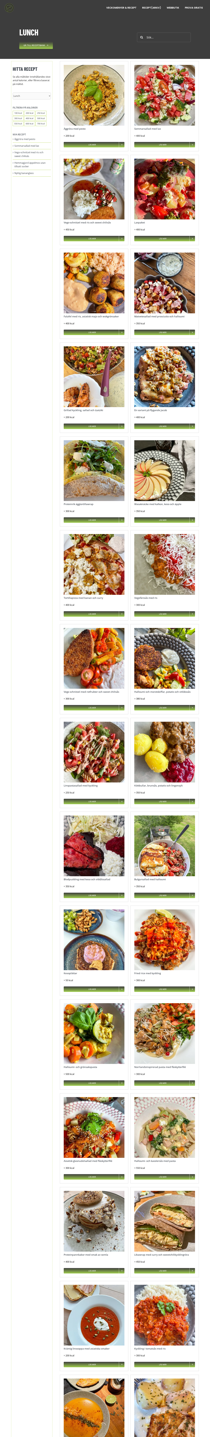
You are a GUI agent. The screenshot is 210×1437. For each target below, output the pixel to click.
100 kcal (18, 113)
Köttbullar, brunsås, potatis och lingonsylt (158, 785)
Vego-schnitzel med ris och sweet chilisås (87, 222)
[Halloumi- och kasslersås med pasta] (164, 1098)
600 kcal (29, 123)
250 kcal (41, 113)
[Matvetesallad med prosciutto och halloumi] (164, 254)
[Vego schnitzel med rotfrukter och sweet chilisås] (94, 629)
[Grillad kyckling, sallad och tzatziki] (94, 348)
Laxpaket (139, 222)
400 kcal (29, 118)
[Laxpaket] (164, 160)
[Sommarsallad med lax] (164, 66)
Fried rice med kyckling (147, 973)
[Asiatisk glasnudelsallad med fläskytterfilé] (94, 1098)
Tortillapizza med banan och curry (83, 598)
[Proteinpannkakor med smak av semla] (94, 1192)
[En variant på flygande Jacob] (164, 348)
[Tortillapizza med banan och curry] (94, 535)
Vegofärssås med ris (145, 598)
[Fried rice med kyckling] (164, 911)
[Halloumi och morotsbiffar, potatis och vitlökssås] (164, 629)
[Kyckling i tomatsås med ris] (164, 1286)
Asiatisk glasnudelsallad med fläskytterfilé (88, 1161)
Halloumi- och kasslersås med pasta (155, 1161)
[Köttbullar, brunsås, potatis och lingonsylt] (164, 723)
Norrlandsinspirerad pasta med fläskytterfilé (160, 1067)
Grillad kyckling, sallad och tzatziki (83, 410)
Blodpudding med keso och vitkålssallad (87, 879)
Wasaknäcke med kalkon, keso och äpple (157, 504)
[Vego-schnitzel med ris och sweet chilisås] (94, 160)
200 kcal (29, 113)
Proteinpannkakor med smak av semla (86, 1254)
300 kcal (18, 118)
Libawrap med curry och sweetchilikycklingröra (161, 1254)
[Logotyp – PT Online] (9, 4)
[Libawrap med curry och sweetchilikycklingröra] (164, 1192)
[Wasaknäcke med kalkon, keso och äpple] (164, 442)
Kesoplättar (70, 973)
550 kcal (18, 123)
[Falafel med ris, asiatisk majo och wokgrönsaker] (94, 254)
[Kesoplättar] (94, 911)
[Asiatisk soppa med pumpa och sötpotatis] (94, 1380)
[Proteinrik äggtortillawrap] (94, 442)
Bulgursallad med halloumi (150, 879)
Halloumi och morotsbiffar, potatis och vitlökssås (162, 691)
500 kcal (41, 118)
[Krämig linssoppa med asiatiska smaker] (94, 1286)
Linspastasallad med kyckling (81, 785)
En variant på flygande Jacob (150, 410)
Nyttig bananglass (24, 173)
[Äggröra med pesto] (94, 66)
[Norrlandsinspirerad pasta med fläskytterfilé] (164, 1004)
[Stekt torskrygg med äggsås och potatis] (164, 1380)
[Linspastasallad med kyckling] (94, 723)
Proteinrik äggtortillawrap (78, 504)
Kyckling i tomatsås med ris (150, 1348)
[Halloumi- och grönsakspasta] (94, 1004)
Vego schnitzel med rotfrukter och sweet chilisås (91, 691)
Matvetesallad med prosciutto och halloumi (159, 316)
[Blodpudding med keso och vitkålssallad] (94, 817)
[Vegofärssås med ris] (164, 535)
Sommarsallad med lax (26, 145)
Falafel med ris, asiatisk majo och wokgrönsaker (91, 316)
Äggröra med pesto (24, 139)
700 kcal (41, 123)
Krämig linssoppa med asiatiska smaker (87, 1348)
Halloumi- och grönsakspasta (80, 1067)
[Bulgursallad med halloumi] (164, 817)
